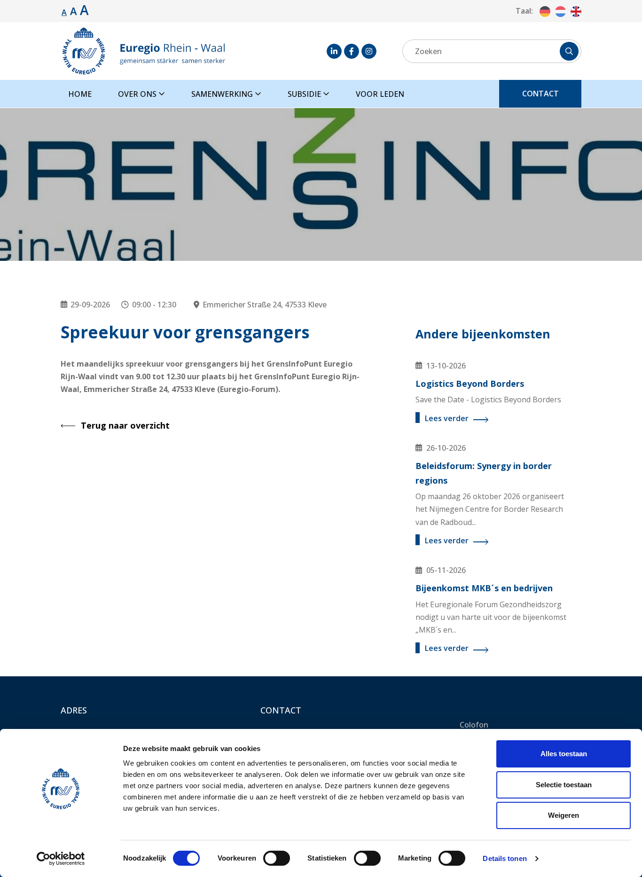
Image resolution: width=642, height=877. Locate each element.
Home (80, 94)
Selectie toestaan (564, 785)
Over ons (138, 94)
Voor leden (380, 94)
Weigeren (563, 815)
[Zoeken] (569, 51)
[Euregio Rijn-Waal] (143, 51)
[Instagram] (368, 51)
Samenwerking (223, 94)
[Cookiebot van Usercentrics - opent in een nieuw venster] (61, 859)
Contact (540, 93)
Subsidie (305, 94)
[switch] (276, 858)
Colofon (474, 725)
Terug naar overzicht (125, 425)
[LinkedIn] (334, 51)
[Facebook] (351, 51)
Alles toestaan (563, 754)
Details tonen (504, 858)
